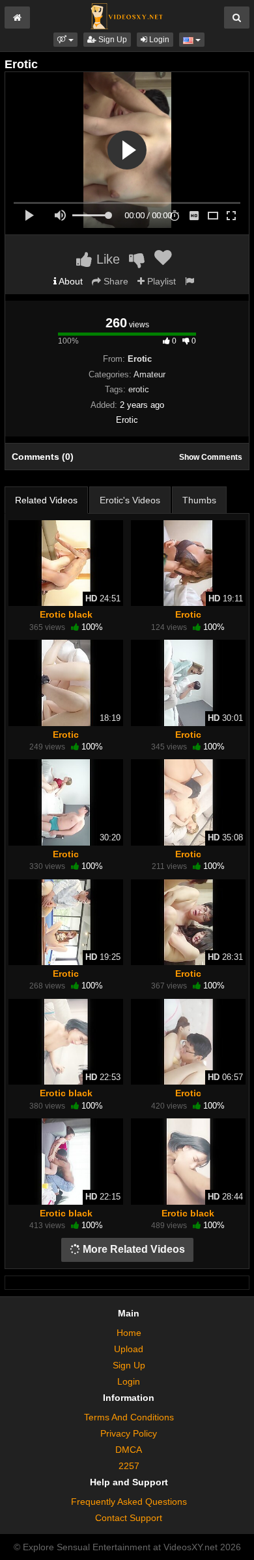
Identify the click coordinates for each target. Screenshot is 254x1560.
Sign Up (111, 39)
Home (129, 1332)
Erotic (188, 614)
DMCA (128, 1449)
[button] (65, 39)
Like (106, 259)
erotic (138, 389)
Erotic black (66, 614)
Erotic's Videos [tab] (130, 500)
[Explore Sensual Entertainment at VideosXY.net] (127, 15)
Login (158, 39)
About (70, 281)
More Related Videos (132, 1249)
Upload (128, 1349)
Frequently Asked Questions (129, 1501)
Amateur (149, 374)
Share (114, 281)
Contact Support (128, 1518)
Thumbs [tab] (199, 500)
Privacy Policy (128, 1433)
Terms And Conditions (129, 1417)
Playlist (160, 281)
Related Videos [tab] (46, 500)
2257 (129, 1466)
